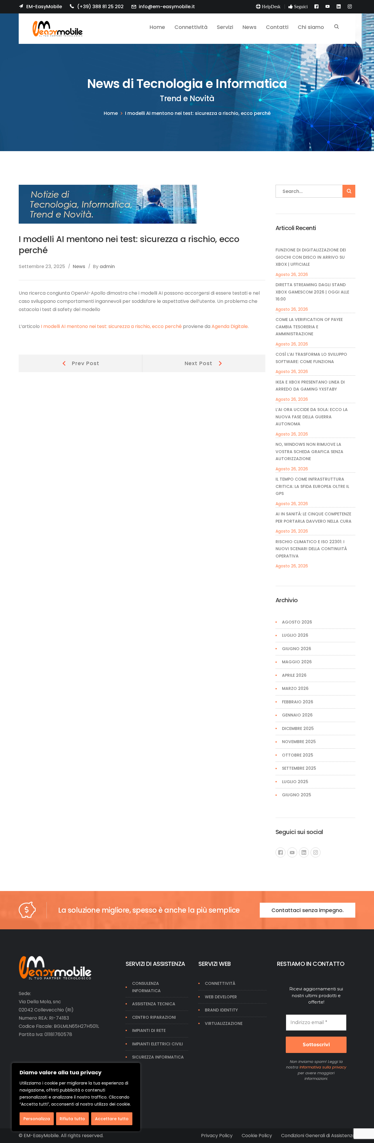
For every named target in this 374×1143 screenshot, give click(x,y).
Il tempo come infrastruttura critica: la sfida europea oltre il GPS (312, 486)
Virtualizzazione (224, 1023)
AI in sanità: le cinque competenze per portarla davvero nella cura (314, 517)
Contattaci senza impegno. (307, 910)
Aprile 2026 (294, 675)
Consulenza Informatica (146, 987)
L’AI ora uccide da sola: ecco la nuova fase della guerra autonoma (312, 417)
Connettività (220, 983)
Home (111, 113)
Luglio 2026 (295, 635)
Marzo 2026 (295, 688)
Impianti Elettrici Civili (157, 1044)
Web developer (221, 997)
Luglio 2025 (295, 782)
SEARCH (337, 27)
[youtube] (292, 852)
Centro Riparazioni (154, 1017)
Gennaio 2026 (297, 715)
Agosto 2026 (297, 622)
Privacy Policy (217, 1135)
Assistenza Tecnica (153, 1004)
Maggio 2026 (297, 662)
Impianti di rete (149, 1030)
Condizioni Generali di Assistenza (318, 1135)
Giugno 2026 (296, 649)
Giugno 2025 (296, 795)
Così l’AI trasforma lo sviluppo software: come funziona (311, 358)
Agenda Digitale (230, 326)
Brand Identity (221, 1010)
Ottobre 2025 (297, 755)
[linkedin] (304, 852)
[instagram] (316, 852)
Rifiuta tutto (72, 1119)
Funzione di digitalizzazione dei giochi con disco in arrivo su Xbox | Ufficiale (311, 257)
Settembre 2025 (299, 768)
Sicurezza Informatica (158, 1057)
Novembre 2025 (299, 742)
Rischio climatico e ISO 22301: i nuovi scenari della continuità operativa (311, 549)
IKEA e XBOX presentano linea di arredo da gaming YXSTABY (310, 385)
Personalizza (36, 1119)
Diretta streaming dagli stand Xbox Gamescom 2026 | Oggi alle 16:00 (312, 292)
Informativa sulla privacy (322, 1067)
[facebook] (280, 852)
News (79, 266)
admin (107, 266)
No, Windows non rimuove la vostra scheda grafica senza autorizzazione (309, 451)
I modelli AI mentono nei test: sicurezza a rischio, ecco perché (111, 326)
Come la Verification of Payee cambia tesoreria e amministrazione (309, 327)
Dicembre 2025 (298, 728)
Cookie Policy (257, 1135)
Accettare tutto (112, 1119)
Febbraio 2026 (297, 702)
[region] (76, 1097)
